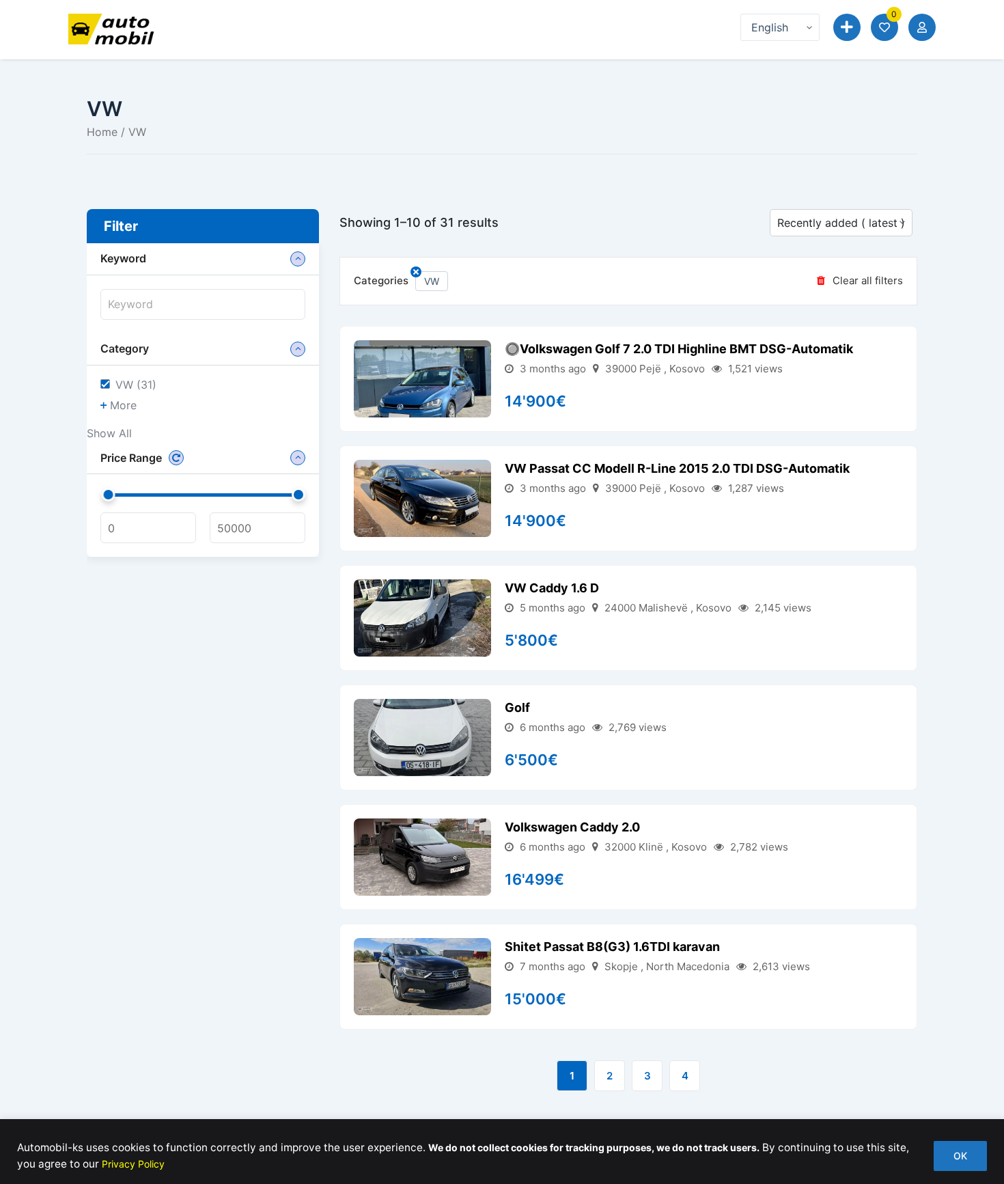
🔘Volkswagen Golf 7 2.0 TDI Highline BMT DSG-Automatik (679, 349)
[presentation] (202, 304)
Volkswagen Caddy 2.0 (572, 827)
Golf (517, 707)
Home (102, 132)
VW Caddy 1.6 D (552, 588)
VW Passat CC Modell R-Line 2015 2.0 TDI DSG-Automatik (677, 468)
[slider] (108, 494)
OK (960, 1155)
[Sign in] (922, 27)
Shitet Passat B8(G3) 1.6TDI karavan (612, 946)
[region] (502, 1151)
